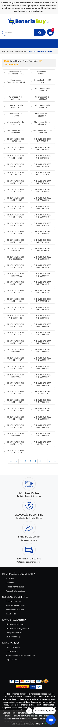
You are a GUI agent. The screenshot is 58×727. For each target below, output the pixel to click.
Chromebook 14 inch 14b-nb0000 (15, 132)
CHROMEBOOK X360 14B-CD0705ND (15, 190)
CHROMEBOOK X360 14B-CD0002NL (15, 435)
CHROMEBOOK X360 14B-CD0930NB (42, 148)
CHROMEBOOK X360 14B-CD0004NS (15, 393)
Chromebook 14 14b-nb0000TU (42, 123)
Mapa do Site (11, 660)
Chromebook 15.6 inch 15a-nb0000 (42, 132)
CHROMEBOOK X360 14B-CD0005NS (15, 367)
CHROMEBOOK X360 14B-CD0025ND (15, 283)
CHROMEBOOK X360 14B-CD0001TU (15, 443)
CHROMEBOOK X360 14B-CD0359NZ (42, 233)
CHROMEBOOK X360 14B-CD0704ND (15, 199)
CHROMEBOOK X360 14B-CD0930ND (15, 148)
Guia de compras (13, 601)
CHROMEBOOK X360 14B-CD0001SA (15, 452)
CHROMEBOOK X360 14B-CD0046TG (15, 266)
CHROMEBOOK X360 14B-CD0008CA (42, 325)
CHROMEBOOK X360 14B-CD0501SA (42, 224)
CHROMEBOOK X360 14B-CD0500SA (15, 233)
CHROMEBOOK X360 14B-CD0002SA (15, 426)
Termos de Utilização (15, 587)
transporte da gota (14, 633)
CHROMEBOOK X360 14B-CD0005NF (15, 376)
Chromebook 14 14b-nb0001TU (15, 123)
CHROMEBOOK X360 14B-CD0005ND (42, 376)
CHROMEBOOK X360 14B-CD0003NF (42, 409)
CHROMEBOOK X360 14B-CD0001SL (42, 443)
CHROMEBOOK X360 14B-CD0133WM (42, 249)
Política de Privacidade (15, 591)
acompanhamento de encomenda (20, 655)
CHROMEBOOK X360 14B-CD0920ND (15, 157)
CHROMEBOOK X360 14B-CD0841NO (42, 174)
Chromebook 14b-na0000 (15, 115)
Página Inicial (7, 51)
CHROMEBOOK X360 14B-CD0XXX (42, 140)
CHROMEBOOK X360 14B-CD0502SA (15, 224)
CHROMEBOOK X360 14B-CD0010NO (15, 317)
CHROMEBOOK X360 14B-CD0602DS (15, 216)
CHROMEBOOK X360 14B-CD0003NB (15, 418)
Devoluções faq (13, 637)
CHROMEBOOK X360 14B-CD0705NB (42, 190)
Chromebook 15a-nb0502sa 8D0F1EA (16, 73)
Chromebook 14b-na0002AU (42, 98)
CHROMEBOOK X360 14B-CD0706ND (42, 182)
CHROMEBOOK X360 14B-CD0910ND (15, 165)
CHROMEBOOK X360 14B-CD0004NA (42, 401)
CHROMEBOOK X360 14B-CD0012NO (42, 300)
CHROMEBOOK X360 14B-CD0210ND (42, 241)
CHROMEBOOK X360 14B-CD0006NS (15, 342)
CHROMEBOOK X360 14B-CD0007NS (15, 334)
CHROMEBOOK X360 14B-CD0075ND (42, 258)
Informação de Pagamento (17, 628)
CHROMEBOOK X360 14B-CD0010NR (42, 308)
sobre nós (10, 578)
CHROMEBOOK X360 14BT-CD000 (15, 140)
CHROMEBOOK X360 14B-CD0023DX (42, 283)
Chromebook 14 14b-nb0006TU (42, 115)
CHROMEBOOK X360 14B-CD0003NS (15, 409)
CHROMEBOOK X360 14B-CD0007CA (42, 334)
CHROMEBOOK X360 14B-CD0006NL (15, 350)
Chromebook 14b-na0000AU (42, 106)
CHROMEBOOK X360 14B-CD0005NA (42, 384)
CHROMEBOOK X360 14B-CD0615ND (42, 207)
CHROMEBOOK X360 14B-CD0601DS (42, 216)
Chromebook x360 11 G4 (42, 81)
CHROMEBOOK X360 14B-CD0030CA (42, 275)
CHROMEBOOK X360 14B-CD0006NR (42, 342)
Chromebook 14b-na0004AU (15, 98)
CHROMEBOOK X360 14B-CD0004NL (42, 393)
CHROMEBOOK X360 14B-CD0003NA (42, 418)
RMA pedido (11, 614)
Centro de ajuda (13, 647)
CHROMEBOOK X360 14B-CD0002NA (42, 435)
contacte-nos (12, 651)
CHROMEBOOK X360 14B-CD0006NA (15, 359)
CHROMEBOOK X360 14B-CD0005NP (42, 367)
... (45, 461)
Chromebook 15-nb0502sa (42, 73)
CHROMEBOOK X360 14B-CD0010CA (15, 325)
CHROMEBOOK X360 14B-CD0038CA (42, 266)
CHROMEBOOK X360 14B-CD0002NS (42, 426)
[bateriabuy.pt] (29, 24)
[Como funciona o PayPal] (36, 687)
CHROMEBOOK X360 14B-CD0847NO (15, 174)
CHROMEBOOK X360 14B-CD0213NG (15, 241)
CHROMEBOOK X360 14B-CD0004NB (15, 401)
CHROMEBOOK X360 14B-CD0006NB (42, 350)
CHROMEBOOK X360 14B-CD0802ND (15, 182)
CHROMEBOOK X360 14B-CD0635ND (42, 199)
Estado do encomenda (15, 605)
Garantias (10, 583)
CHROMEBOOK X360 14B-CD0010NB (42, 317)
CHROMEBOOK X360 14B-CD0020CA (15, 292)
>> (55, 461)
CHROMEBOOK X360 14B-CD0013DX (15, 300)
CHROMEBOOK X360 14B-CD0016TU (42, 292)
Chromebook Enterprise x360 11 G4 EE (16, 82)
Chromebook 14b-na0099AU (42, 89)
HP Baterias (21, 51)
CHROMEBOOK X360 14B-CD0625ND (15, 207)
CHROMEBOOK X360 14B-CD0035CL (15, 275)
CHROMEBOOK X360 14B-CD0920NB (42, 157)
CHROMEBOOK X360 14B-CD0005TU (42, 359)
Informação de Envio (14, 624)
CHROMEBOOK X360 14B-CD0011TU (15, 308)
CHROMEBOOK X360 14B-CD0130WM (15, 258)
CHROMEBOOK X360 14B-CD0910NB (42, 165)
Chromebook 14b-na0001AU (15, 106)
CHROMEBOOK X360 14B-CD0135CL (15, 249)
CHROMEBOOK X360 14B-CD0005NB (15, 384)
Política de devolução (15, 610)
